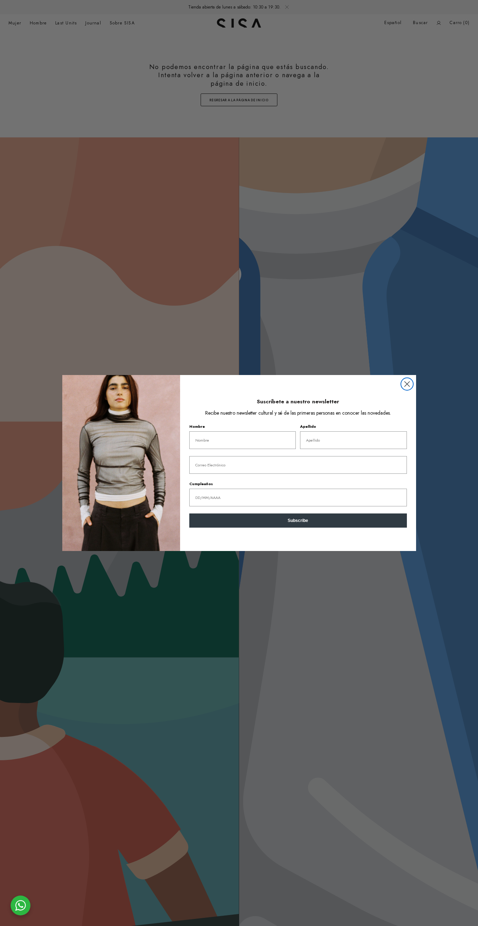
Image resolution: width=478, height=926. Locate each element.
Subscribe (298, 520)
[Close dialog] (407, 384)
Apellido (308, 426)
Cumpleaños (201, 484)
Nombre (197, 426)
